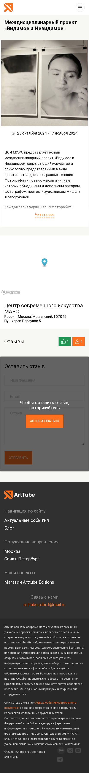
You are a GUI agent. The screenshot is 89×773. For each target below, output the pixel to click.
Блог (9, 528)
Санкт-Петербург (21, 558)
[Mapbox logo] (10, 292)
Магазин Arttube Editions (29, 582)
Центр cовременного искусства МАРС (43, 309)
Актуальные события (26, 520)
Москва (12, 551)
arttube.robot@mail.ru (44, 604)
